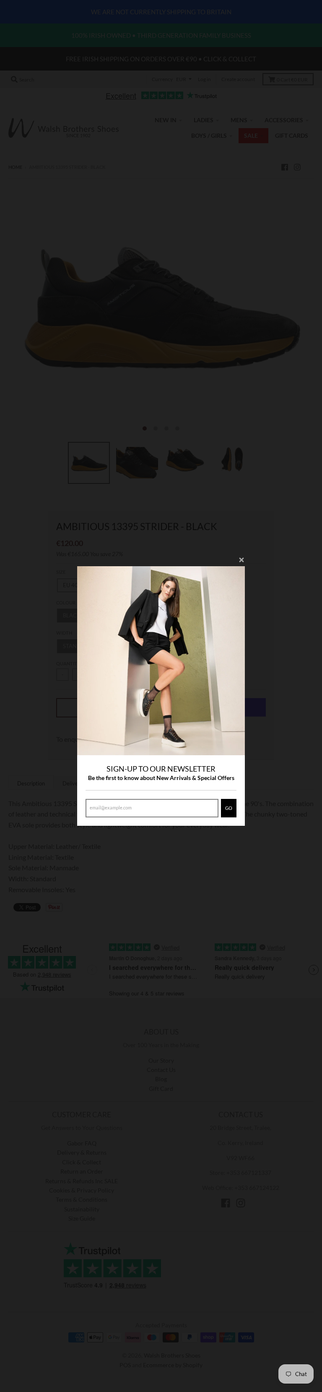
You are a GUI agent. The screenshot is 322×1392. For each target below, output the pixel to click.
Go (228, 808)
